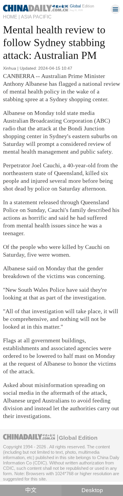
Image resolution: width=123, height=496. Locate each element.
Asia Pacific (36, 16)
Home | (11, 16)
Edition (82, 6)
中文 (30, 490)
